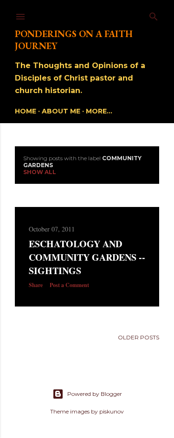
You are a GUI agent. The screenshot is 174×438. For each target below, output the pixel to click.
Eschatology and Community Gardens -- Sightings (87, 257)
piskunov (111, 411)
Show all (39, 172)
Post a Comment (69, 285)
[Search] (153, 15)
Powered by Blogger (94, 393)
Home (25, 111)
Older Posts (138, 337)
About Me (61, 111)
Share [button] (36, 285)
